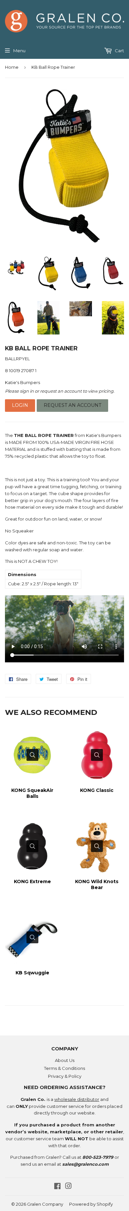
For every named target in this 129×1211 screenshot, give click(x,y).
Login (20, 405)
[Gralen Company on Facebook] (57, 1187)
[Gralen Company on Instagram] (68, 1187)
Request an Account (72, 405)
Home (12, 67)
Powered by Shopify (91, 1204)
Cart (119, 50)
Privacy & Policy (64, 1076)
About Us (64, 1060)
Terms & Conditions (64, 1068)
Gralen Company (45, 1204)
